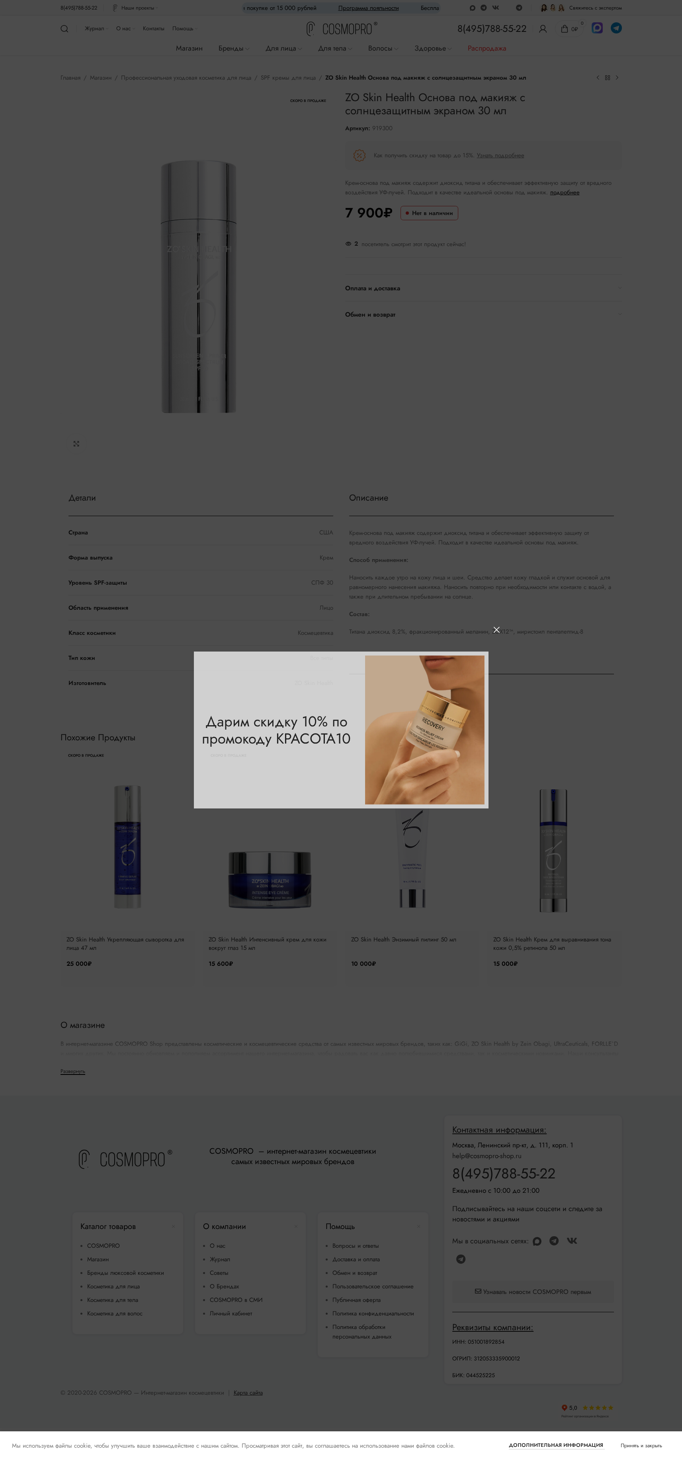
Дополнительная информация (557, 1445)
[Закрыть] (496, 630)
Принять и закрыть (641, 1445)
